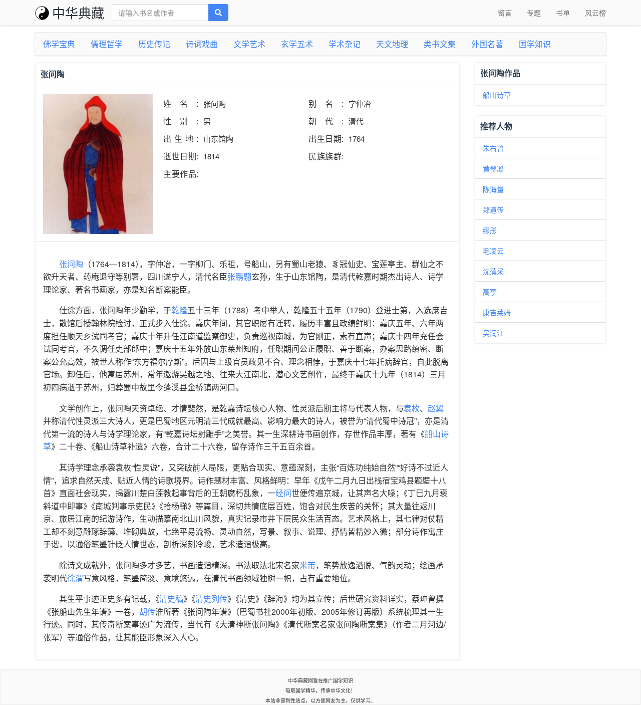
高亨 (490, 292)
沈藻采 (493, 271)
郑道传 (493, 209)
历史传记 (154, 44)
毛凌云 (493, 251)
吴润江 (493, 333)
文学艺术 (249, 44)
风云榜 (595, 13)
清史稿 (171, 598)
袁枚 (412, 408)
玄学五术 (297, 44)
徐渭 (75, 578)
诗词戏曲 (202, 44)
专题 (534, 13)
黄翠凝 (493, 168)
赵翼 (436, 408)
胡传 (147, 611)
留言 (505, 13)
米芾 (307, 565)
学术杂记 (345, 44)
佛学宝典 (59, 44)
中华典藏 (78, 12)
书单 (563, 13)
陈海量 (493, 189)
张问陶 (71, 264)
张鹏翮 (239, 276)
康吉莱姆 (497, 312)
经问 (283, 493)
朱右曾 (493, 148)
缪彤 (490, 230)
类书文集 (440, 44)
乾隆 (179, 310)
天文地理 (392, 44)
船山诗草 (497, 95)
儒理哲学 (107, 44)
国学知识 (535, 44)
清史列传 (211, 598)
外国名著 (487, 44)
